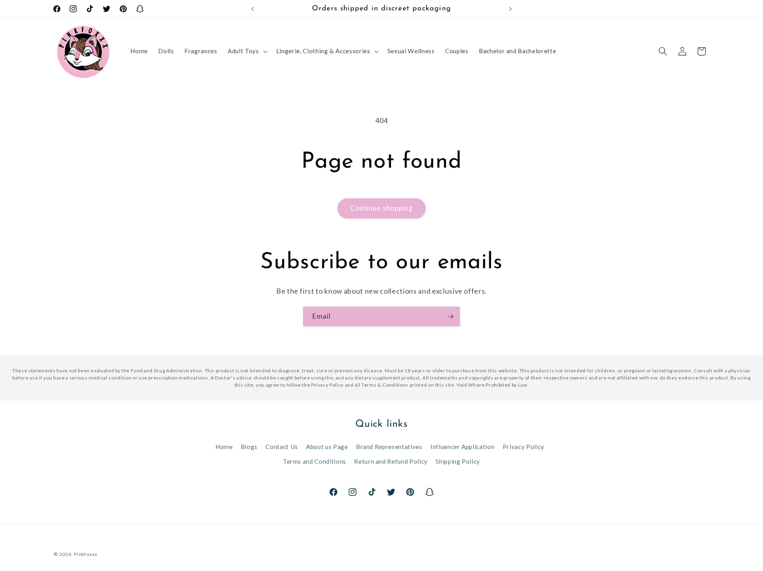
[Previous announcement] (252, 8)
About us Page (327, 446)
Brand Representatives (389, 446)
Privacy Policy (523, 446)
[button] (247, 51)
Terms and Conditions (314, 461)
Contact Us (281, 446)
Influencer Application (462, 446)
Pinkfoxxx (85, 554)
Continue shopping (382, 208)
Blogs (249, 446)
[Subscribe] (450, 316)
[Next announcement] (510, 8)
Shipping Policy (458, 461)
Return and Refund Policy (391, 461)
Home (224, 446)
